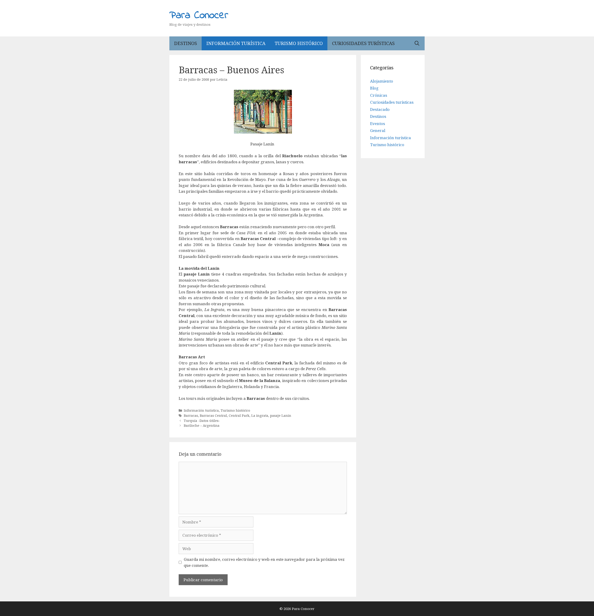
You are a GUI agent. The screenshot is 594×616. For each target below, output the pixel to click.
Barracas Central (213, 415)
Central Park (239, 415)
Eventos (377, 123)
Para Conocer (198, 15)
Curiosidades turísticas (363, 43)
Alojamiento (381, 81)
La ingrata (259, 415)
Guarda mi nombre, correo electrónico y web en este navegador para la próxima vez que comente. (264, 562)
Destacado (380, 109)
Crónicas (378, 95)
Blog (374, 88)
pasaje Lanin (280, 415)
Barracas (191, 415)
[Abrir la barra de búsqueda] (417, 43)
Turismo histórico (299, 43)
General (377, 130)
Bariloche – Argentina (202, 425)
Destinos (185, 43)
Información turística (235, 43)
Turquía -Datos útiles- (202, 420)
